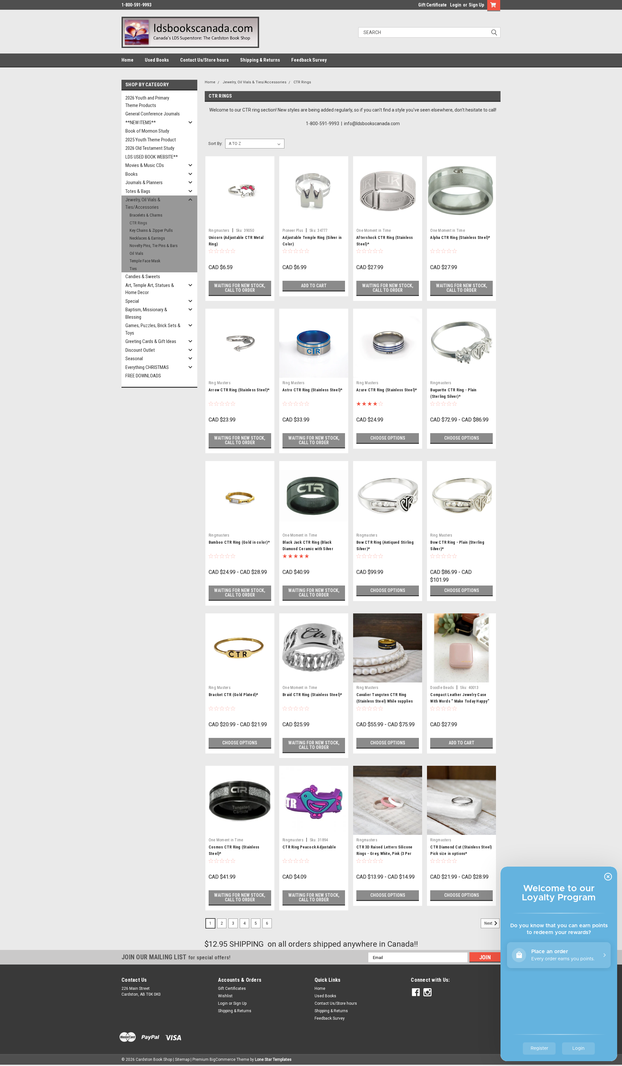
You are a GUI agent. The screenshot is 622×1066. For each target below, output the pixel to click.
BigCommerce (223, 1059)
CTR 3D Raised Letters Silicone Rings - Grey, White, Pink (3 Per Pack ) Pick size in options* (384, 853)
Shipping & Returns (260, 60)
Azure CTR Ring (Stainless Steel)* (386, 390)
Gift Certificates (232, 988)
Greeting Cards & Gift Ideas (150, 341)
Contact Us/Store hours (204, 60)
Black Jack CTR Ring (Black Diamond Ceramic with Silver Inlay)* (307, 549)
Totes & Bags (137, 191)
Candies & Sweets (142, 276)
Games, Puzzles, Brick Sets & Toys (152, 329)
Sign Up (476, 4)
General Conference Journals (152, 114)
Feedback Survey (309, 60)
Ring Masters (220, 383)
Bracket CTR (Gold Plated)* (234, 695)
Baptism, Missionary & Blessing (146, 313)
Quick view (239, 220)
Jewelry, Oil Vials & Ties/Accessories (142, 203)
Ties (133, 268)
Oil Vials (136, 253)
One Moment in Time (373, 230)
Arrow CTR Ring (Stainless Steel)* (239, 390)
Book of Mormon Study (147, 131)
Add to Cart (314, 285)
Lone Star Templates (273, 1059)
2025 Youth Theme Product (150, 140)
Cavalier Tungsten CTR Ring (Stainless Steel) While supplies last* (384, 701)
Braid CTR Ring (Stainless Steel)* (312, 695)
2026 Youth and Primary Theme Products (147, 101)
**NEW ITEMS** (140, 122)
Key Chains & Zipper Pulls (151, 230)
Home (127, 60)
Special (132, 301)
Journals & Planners (144, 182)
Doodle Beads (442, 687)
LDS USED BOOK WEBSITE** (151, 157)
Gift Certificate (432, 4)
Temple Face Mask (145, 260)
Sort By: (215, 143)
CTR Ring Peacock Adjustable (309, 847)
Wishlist (225, 996)
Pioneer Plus (292, 230)
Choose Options (387, 438)
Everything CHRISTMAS (147, 367)
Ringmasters (219, 230)
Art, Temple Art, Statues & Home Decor (149, 289)
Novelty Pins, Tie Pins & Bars (154, 245)
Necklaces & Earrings (147, 238)
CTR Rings (138, 222)
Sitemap (182, 1059)
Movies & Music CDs (144, 165)
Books (131, 174)
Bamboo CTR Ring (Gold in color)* (239, 542)
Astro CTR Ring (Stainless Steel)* (312, 390)
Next (488, 923)
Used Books (157, 60)
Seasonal (134, 358)
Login (455, 4)
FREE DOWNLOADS (143, 376)
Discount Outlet (140, 350)
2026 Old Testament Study (149, 148)
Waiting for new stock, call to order (239, 288)
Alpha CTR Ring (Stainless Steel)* (460, 237)
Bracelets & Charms (146, 215)
